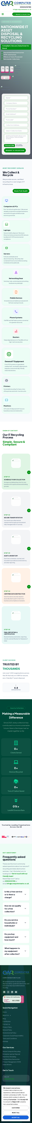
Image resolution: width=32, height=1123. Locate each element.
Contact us (6, 1024)
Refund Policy (7, 1030)
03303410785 (25, 7)
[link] (16, 207)
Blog (4, 1019)
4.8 (16, 687)
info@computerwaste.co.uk (18, 884)
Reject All (15, 1112)
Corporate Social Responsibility (13, 1036)
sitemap (5, 1041)
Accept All (16, 1117)
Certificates (7, 1021)
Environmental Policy (9, 1033)
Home (5, 1012)
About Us (6, 1015)
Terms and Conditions (10, 1038)
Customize (16, 1108)
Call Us (6, 1076)
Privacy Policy (7, 1027)
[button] (2, 14)
